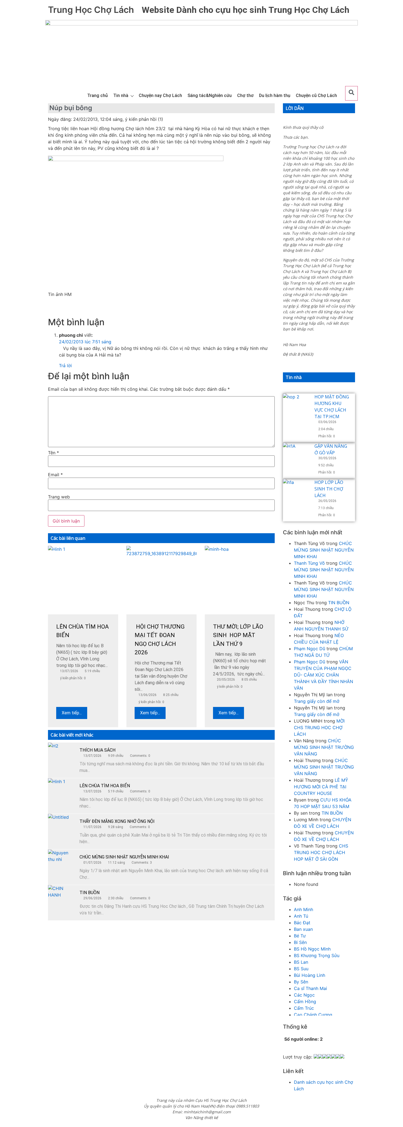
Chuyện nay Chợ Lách (160, 95)
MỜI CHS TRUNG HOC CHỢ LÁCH (319, 727)
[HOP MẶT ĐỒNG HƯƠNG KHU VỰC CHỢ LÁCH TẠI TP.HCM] (296, 407)
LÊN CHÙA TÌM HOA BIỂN (105, 785)
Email (55, 474)
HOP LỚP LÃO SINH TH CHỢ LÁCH (328, 488)
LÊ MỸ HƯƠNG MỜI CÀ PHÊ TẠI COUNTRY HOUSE (321, 786)
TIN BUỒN (90, 892)
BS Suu (301, 968)
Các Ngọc (304, 995)
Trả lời (65, 365)
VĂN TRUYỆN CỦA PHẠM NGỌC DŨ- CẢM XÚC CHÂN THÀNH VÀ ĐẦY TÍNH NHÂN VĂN (323, 675)
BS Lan (301, 962)
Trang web (59, 497)
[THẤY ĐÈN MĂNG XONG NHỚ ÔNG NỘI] (61, 827)
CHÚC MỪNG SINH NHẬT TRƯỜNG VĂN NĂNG (324, 747)
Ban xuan (303, 929)
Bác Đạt (302, 922)
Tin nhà (120, 95)
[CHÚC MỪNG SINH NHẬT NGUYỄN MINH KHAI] (61, 863)
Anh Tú (301, 916)
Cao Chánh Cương (313, 1014)
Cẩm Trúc (304, 1008)
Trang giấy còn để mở (316, 701)
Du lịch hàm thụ (274, 95)
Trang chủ (97, 95)
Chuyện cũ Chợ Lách (316, 95)
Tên (53, 452)
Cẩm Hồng (305, 1001)
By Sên (301, 982)
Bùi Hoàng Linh (309, 975)
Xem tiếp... (72, 712)
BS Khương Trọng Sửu (316, 955)
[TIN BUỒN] (61, 898)
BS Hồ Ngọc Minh (312, 949)
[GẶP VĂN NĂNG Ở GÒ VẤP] (296, 456)
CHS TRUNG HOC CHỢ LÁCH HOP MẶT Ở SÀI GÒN (321, 852)
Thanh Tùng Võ (309, 563)
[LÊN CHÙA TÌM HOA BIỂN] (61, 792)
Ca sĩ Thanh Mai (310, 988)
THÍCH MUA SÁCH (97, 750)
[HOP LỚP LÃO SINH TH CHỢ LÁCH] (296, 492)
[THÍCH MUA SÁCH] (61, 756)
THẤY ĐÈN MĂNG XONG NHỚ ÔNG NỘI (117, 821)
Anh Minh (303, 909)
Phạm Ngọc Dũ (309, 648)
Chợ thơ (245, 95)
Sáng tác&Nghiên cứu (210, 95)
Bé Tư (300, 935)
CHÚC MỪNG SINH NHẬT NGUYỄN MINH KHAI (124, 857)
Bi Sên (300, 942)
